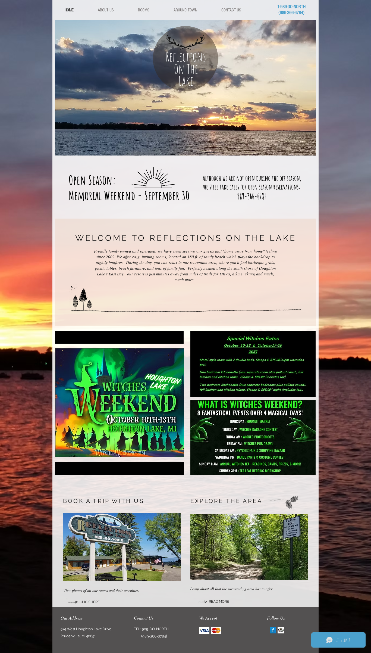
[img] (204, 630)
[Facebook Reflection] (273, 630)
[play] (307, 147)
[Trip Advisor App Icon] (281, 630)
